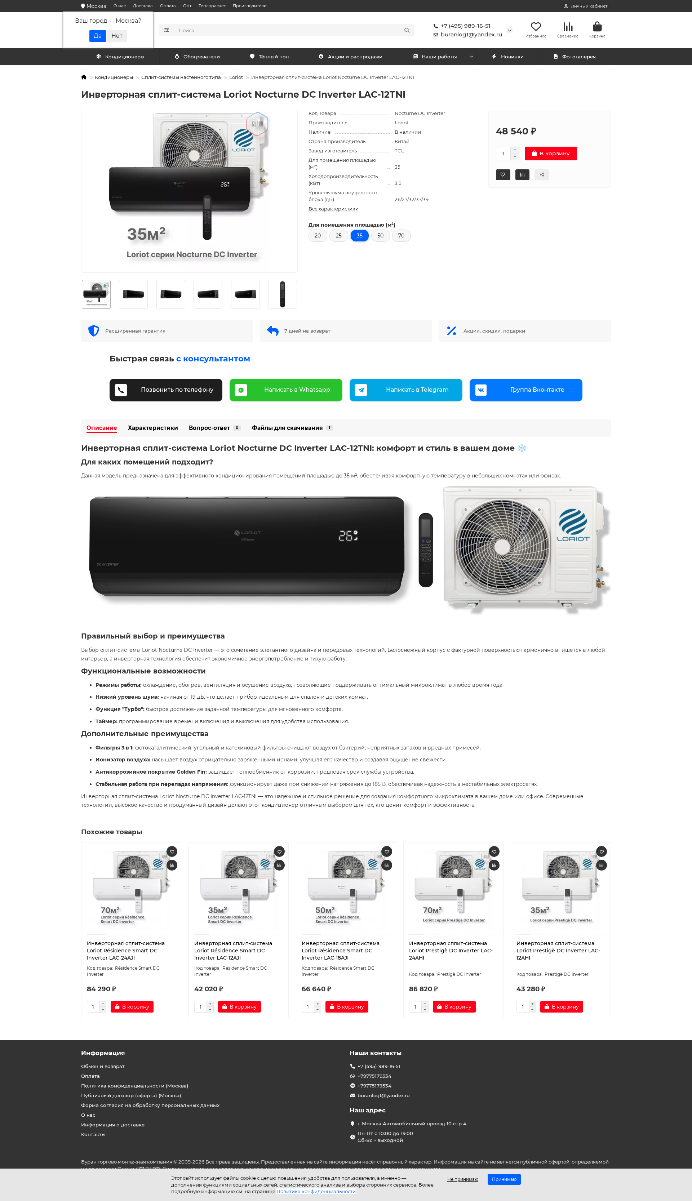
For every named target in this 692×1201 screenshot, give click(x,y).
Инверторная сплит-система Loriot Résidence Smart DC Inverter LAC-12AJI (233, 950)
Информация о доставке (113, 1124)
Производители (250, 5)
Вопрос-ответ (213, 427)
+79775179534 (374, 1076)
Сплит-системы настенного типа (181, 77)
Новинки (512, 56)
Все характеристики (334, 209)
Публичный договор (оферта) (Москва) (131, 1095)
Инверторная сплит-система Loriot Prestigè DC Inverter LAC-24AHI (451, 950)
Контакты (93, 1134)
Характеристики (153, 427)
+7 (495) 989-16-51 (466, 25)
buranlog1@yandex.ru (471, 34)
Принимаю (504, 1179)
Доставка (143, 5)
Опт (187, 5)
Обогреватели (201, 56)
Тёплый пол (274, 56)
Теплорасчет (212, 5)
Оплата (168, 5)
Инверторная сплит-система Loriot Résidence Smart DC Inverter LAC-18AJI (341, 950)
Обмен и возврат (103, 1066)
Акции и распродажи (355, 56)
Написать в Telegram (417, 389)
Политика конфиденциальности (316, 1191)
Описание (101, 427)
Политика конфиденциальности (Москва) (134, 1086)
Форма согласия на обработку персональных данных (150, 1105)
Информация (103, 1053)
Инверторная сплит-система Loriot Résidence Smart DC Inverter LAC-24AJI (126, 950)
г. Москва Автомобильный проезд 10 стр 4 (412, 1123)
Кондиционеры (125, 56)
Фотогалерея (579, 56)
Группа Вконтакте (537, 389)
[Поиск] (407, 30)
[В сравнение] (172, 865)
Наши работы (439, 56)
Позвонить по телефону (177, 389)
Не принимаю (462, 1179)
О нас (120, 5)
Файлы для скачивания (291, 427)
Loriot (236, 77)
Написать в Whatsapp (297, 389)
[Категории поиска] (166, 30)
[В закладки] (172, 851)
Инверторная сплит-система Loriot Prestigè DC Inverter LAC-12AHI (558, 950)
